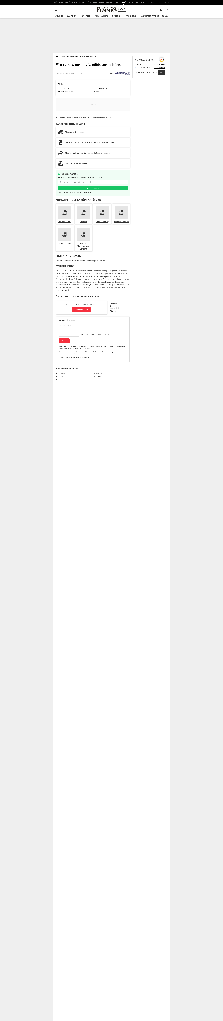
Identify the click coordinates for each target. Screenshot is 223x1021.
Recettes (82, 2)
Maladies (58, 16)
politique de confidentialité (82, 357)
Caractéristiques (66, 91)
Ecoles (60, 376)
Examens (116, 16)
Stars (137, 2)
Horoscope (151, 2)
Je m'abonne (91, 188)
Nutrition (86, 16)
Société (130, 2)
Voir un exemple (159, 65)
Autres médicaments (88, 57)
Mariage (109, 2)
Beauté (67, 2)
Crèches (61, 379)
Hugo (160, 2)
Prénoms (61, 373)
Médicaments (101, 16)
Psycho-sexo (130, 16)
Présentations (101, 88)
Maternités (100, 373)
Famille (117, 2)
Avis (97, 91)
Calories (99, 376)
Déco (89, 2)
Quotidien (71, 16)
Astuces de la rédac (143, 68)
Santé (123, 2)
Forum (166, 2)
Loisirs (143, 2)
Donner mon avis (82, 309)
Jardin (94, 2)
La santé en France (150, 16)
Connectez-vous (103, 334)
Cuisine (74, 2)
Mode (61, 2)
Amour (101, 2)
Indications (64, 88)
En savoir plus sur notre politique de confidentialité (74, 192)
